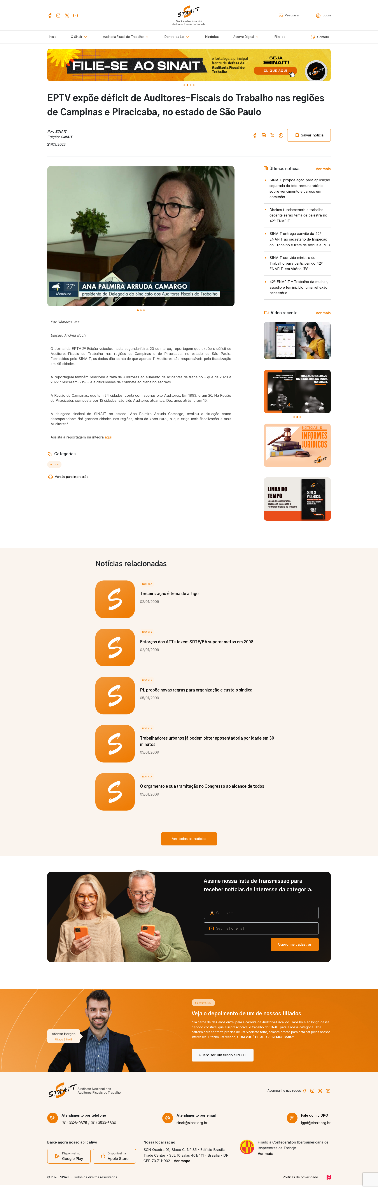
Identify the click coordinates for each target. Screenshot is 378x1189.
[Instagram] (58, 15)
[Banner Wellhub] (189, 65)
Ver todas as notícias (189, 838)
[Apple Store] (114, 1160)
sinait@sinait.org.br (192, 1127)
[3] (193, 85)
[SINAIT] (189, 15)
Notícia (54, 464)
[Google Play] (69, 1160)
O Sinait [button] (77, 36)
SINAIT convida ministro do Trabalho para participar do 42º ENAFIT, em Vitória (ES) (296, 263)
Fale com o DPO (314, 1119)
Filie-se (280, 36)
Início (52, 36)
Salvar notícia (312, 135)
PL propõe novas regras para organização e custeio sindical (197, 690)
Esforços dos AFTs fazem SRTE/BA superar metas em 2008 (196, 642)
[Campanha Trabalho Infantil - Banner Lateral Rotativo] (297, 391)
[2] (190, 85)
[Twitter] (67, 15)
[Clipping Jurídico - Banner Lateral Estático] (297, 445)
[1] (187, 85)
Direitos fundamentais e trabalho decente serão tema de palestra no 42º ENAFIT (298, 215)
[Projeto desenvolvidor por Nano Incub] (329, 1181)
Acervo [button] (243, 36)
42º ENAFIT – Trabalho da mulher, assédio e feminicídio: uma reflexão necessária (299, 287)
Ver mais (323, 169)
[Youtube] (75, 15)
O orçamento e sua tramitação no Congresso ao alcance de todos (202, 787)
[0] (184, 85)
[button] (126, 37)
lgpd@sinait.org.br (316, 1127)
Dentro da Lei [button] (174, 36)
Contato (322, 37)
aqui (108, 437)
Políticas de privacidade (300, 1181)
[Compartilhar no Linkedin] (263, 135)
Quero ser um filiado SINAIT (78, 1055)
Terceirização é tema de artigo (169, 594)
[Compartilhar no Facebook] (254, 135)
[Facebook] (49, 15)
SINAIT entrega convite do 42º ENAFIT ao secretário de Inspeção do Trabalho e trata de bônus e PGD (300, 239)
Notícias (212, 36)
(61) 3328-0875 (74, 1127)
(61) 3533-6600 (103, 1127)
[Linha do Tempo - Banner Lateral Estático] (297, 499)
